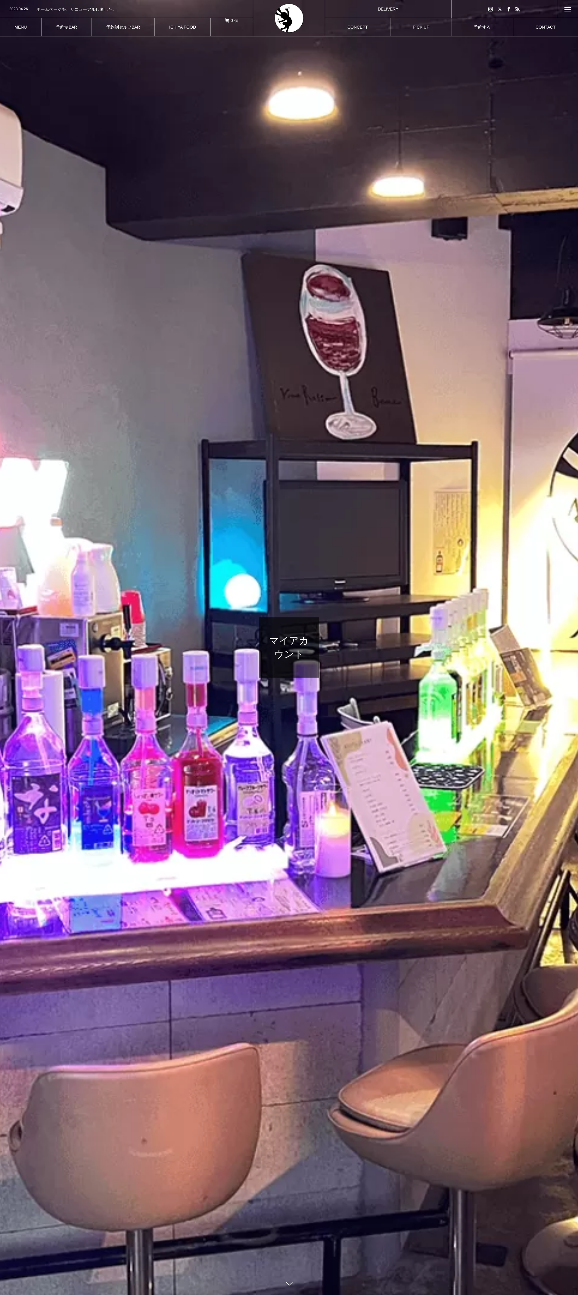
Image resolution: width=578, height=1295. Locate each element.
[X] (499, 9)
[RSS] (517, 9)
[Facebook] (508, 9)
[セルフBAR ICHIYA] (289, 18)
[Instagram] (490, 9)
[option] (126, 9)
